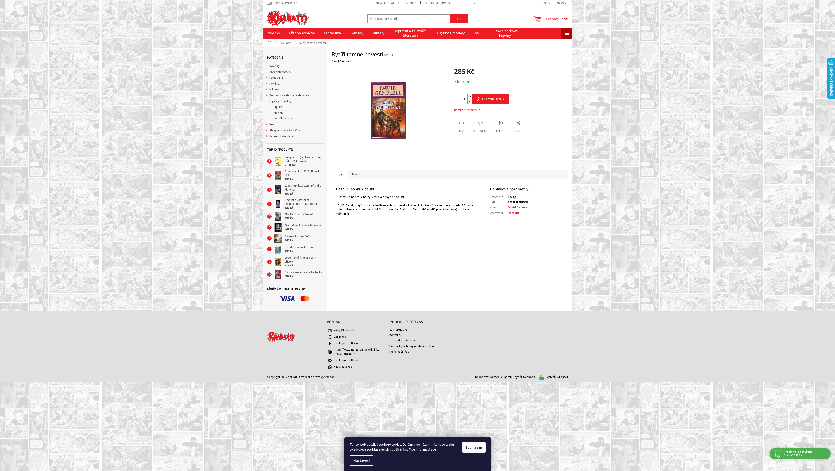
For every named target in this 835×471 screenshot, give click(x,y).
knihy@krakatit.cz (345, 330)
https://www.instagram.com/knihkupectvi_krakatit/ (356, 352)
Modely (278, 113)
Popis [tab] (339, 174)
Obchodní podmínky (438, 3)
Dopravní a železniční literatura (289, 95)
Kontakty (409, 3)
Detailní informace (466, 110)
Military (274, 89)
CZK (544, 3)
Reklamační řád (399, 352)
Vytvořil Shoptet (557, 377)
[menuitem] (273, 33)
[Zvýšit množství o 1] (469, 96)
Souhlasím (473, 447)
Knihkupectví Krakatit (348, 343)
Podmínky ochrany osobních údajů (411, 346)
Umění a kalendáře (281, 136)
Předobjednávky (280, 72)
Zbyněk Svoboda (524, 377)
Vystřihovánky (283, 118)
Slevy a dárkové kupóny (285, 130)
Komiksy (275, 84)
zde (433, 449)
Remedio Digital (500, 377)
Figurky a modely (280, 101)
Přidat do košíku (493, 99)
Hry (271, 124)
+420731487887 (344, 367)
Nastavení (361, 460)
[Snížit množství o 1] (469, 101)
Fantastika (276, 78)
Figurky (278, 107)
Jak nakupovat (384, 3)
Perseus (513, 213)
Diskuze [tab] (357, 174)
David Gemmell (518, 207)
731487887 (341, 337)
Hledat (458, 18)
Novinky (274, 66)
